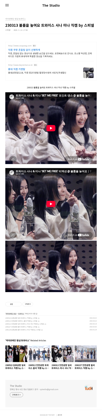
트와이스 (21, 313)
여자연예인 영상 (11, 313)
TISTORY (51, 415)
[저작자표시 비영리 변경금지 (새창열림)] (36, 304)
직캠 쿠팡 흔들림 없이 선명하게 (24, 49)
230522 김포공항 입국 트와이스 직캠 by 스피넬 (21, 318)
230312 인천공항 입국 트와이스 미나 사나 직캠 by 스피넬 (24, 324)
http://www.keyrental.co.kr (20, 65)
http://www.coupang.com (19, 46)
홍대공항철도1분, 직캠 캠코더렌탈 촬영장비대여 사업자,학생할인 (37, 72)
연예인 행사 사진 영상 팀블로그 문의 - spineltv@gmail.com (34, 389)
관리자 (60, 415)
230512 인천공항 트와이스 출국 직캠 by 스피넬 (21, 321)
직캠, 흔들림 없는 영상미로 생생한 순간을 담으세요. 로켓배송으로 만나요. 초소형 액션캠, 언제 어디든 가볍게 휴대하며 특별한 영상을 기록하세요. (50, 55)
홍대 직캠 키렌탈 (16, 69)
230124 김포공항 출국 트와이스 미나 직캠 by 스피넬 (22, 330)
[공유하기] (15, 304)
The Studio (51, 5)
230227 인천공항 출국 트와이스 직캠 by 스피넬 (21, 327)
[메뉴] (7, 5)
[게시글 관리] (18, 304)
